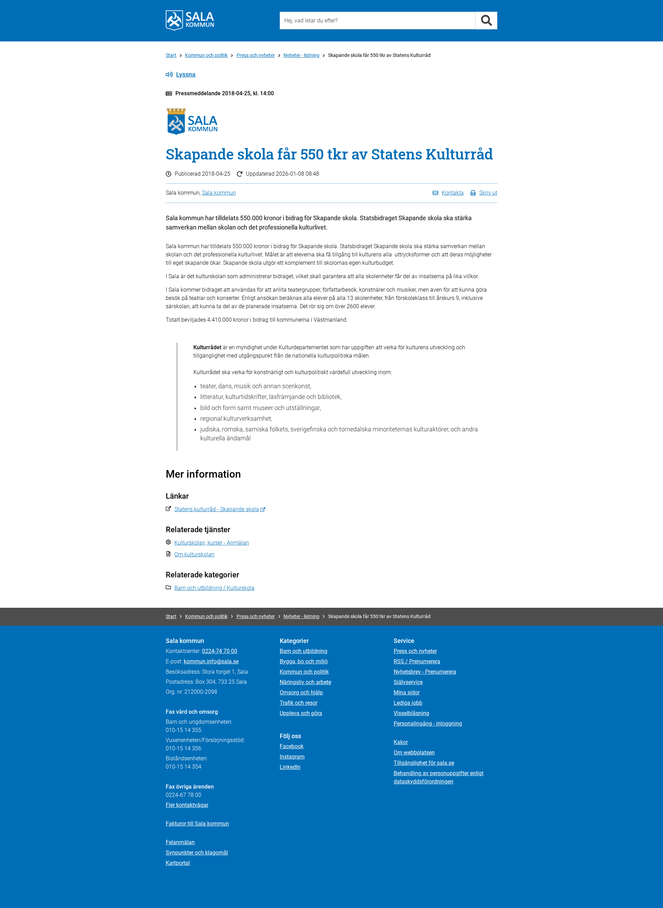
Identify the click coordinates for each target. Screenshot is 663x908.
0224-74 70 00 (219, 651)
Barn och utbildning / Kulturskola (214, 588)
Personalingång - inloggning (428, 723)
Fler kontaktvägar (187, 805)
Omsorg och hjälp (301, 692)
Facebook (292, 746)
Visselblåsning (411, 713)
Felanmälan (180, 842)
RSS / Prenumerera (417, 661)
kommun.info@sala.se (211, 661)
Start (171, 55)
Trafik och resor (298, 703)
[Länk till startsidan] (190, 20)
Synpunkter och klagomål (197, 852)
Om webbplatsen (414, 752)
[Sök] (486, 20)
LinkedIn (290, 767)
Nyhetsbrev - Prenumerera (425, 671)
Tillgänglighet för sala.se (424, 763)
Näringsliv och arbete (305, 682)
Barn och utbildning (303, 651)
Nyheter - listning (301, 55)
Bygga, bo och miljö (304, 661)
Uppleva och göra (301, 713)
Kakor (401, 742)
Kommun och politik (206, 55)
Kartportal (178, 863)
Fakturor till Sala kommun (197, 823)
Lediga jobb (408, 703)
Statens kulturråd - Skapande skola (216, 509)
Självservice (408, 682)
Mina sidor (407, 692)
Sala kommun (219, 192)
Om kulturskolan (194, 554)
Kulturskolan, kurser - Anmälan (211, 542)
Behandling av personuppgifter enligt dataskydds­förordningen (438, 777)
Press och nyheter (256, 55)
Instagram (292, 756)
